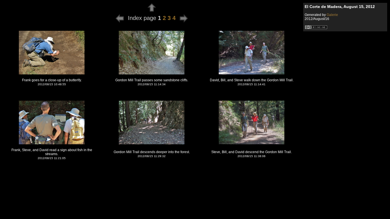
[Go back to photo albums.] (151, 10)
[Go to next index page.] (183, 18)
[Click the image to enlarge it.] (52, 74)
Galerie (332, 15)
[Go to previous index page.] (119, 18)
